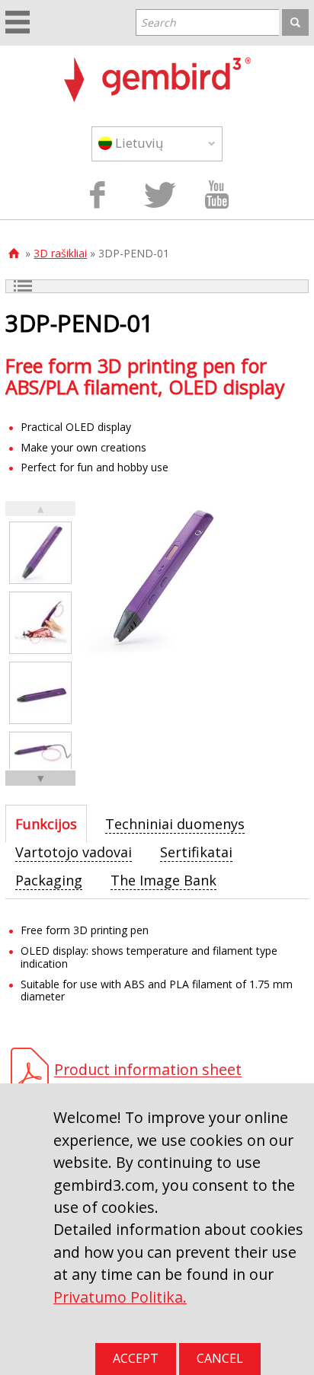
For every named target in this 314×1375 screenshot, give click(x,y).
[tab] (46, 824)
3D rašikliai (60, 253)
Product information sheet (148, 1070)
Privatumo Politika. (120, 1297)
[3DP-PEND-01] (40, 553)
